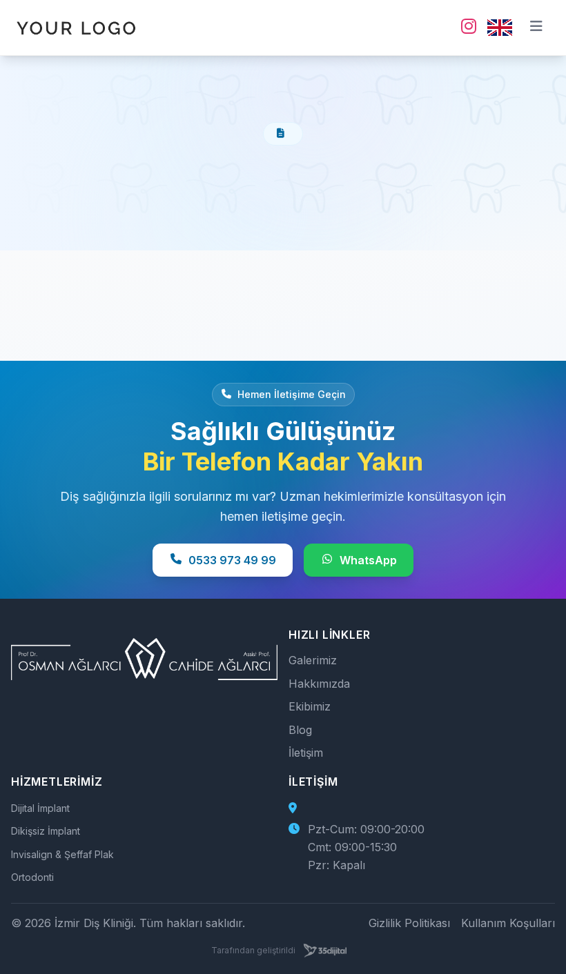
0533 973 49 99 (232, 560)
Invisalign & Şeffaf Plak (62, 854)
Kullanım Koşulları (508, 923)
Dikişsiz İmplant (45, 831)
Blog (300, 730)
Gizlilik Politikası (409, 923)
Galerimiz (313, 660)
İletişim (306, 752)
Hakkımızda (319, 683)
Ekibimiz (310, 706)
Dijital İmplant (40, 808)
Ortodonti (32, 877)
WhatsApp (368, 560)
